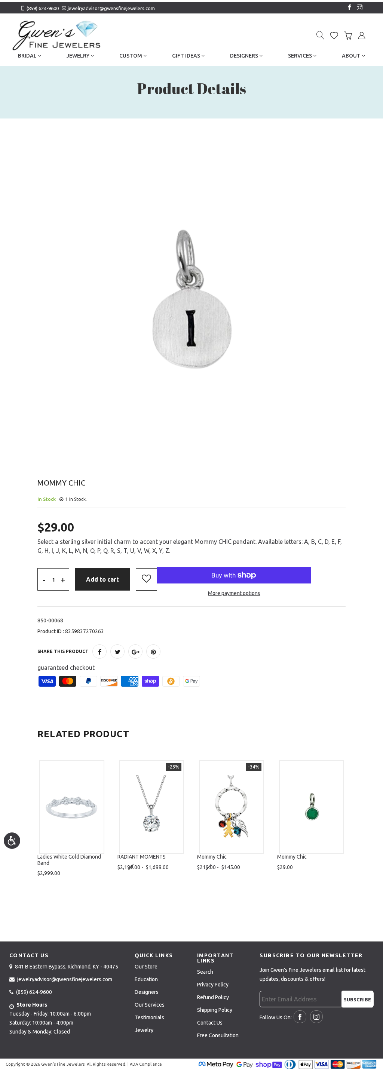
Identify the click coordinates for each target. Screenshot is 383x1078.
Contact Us (210, 1023)
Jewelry (79, 56)
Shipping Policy (214, 1010)
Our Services (150, 1005)
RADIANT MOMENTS (141, 857)
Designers (244, 56)
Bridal (28, 56)
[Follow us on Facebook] (347, 8)
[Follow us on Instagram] (357, 8)
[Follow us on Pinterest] (153, 651)
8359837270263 (84, 631)
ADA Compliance (146, 1064)
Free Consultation (218, 1035)
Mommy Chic (212, 857)
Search (205, 972)
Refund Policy (213, 997)
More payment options (234, 593)
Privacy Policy (213, 985)
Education (146, 979)
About (352, 56)
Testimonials (149, 1017)
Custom (131, 56)
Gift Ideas (186, 56)
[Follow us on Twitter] (117, 651)
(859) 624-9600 (43, 8)
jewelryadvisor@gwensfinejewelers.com (111, 8)
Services (300, 56)
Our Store (146, 967)
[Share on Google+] (135, 651)
